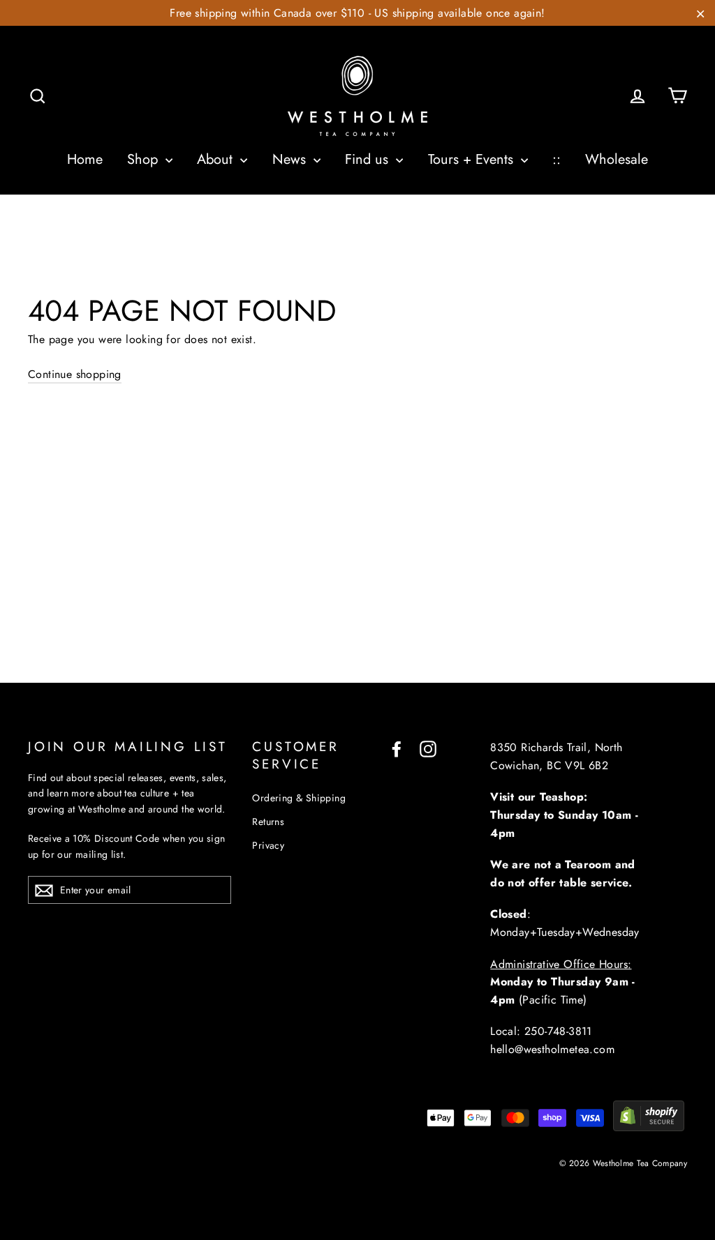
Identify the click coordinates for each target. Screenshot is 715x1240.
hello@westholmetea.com (552, 1049)
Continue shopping (74, 374)
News (291, 159)
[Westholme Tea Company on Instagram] (428, 748)
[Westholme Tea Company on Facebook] (396, 748)
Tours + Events (472, 159)
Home (85, 159)
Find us (368, 159)
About (217, 159)
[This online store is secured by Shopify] (648, 1127)
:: (556, 159)
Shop (144, 159)
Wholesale (616, 159)
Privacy (268, 845)
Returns (268, 822)
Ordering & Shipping (299, 798)
